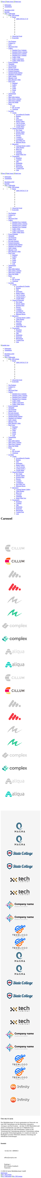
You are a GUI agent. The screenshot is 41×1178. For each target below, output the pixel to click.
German (9, 1174)
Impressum (4, 1173)
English (9, 1176)
